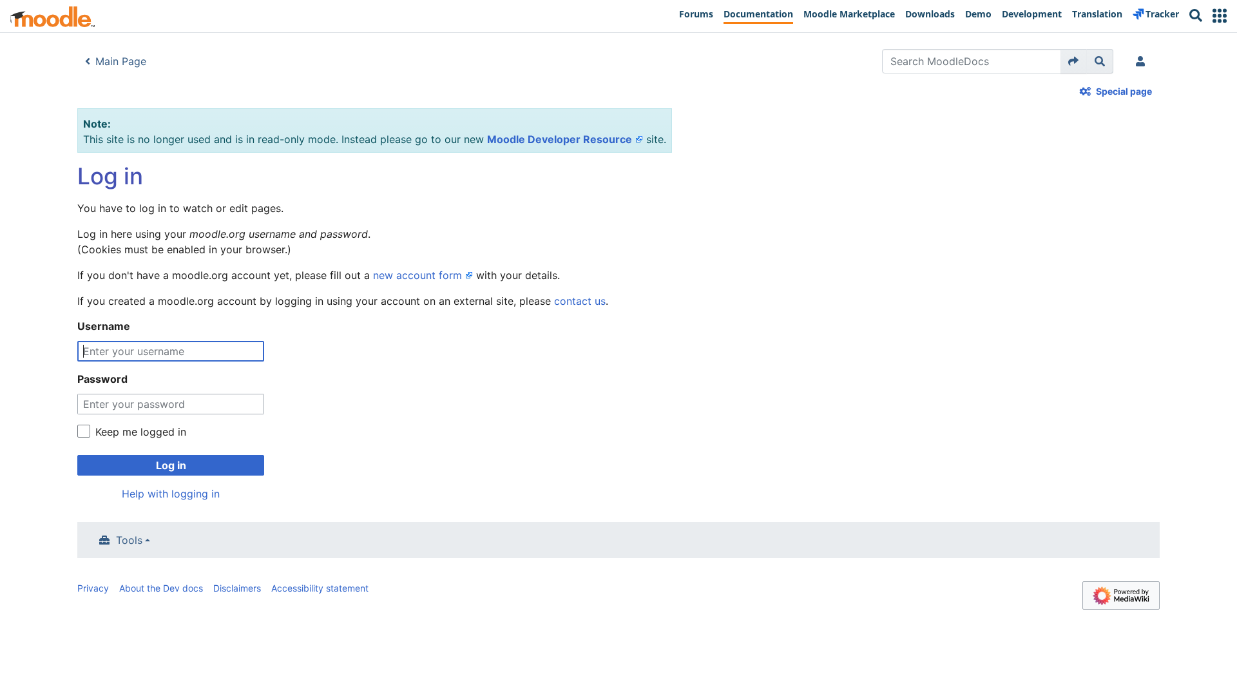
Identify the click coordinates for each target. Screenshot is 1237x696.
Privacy (93, 588)
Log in (171, 465)
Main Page (120, 61)
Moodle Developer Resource (559, 139)
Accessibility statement (320, 588)
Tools (129, 540)
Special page (1124, 91)
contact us (580, 301)
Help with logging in (171, 493)
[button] (1219, 15)
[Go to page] (1073, 61)
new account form (417, 275)
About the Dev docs (161, 588)
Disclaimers (237, 588)
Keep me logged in (140, 431)
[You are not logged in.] (1143, 61)
